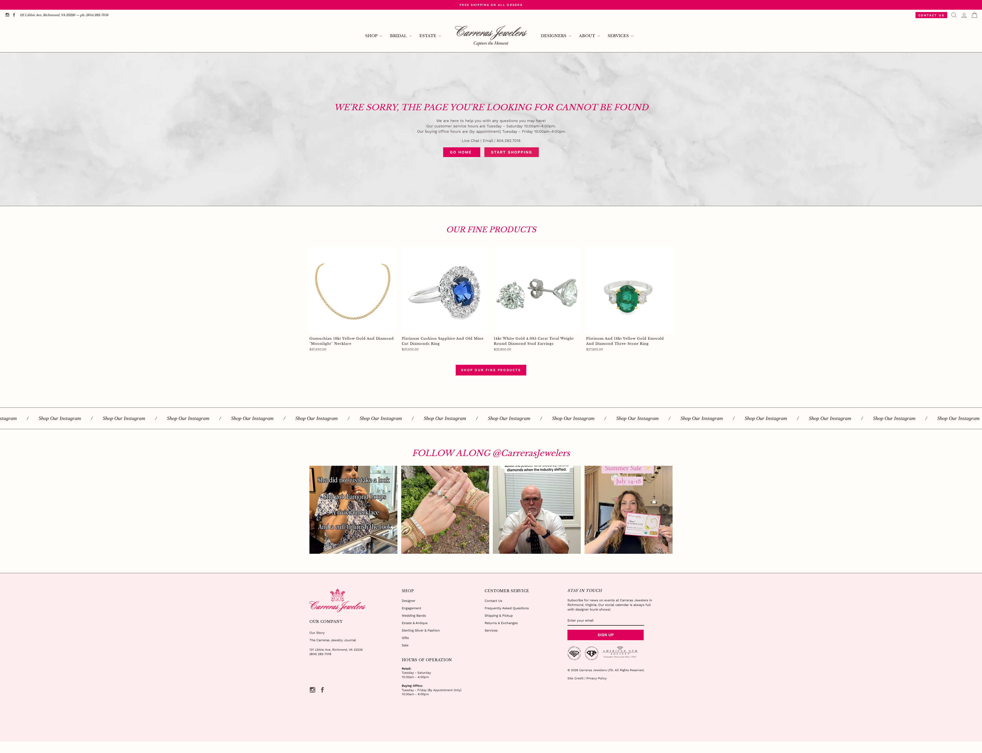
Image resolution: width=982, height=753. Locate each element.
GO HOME (462, 152)
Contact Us (931, 15)
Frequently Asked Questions (507, 608)
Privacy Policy (596, 678)
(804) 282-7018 (320, 654)
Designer (408, 601)
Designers (554, 35)
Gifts (405, 638)
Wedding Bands (414, 615)
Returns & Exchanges (501, 623)
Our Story (317, 633)
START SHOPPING (511, 152)
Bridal (399, 35)
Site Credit (575, 678)
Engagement (411, 608)
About (587, 35)
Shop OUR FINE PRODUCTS (491, 370)
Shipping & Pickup (499, 615)
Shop (371, 35)
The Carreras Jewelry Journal (332, 640)
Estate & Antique (415, 623)
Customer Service (507, 591)
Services (619, 35)
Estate (428, 35)
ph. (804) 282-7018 (94, 15)
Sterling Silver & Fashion (421, 630)
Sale (405, 645)
